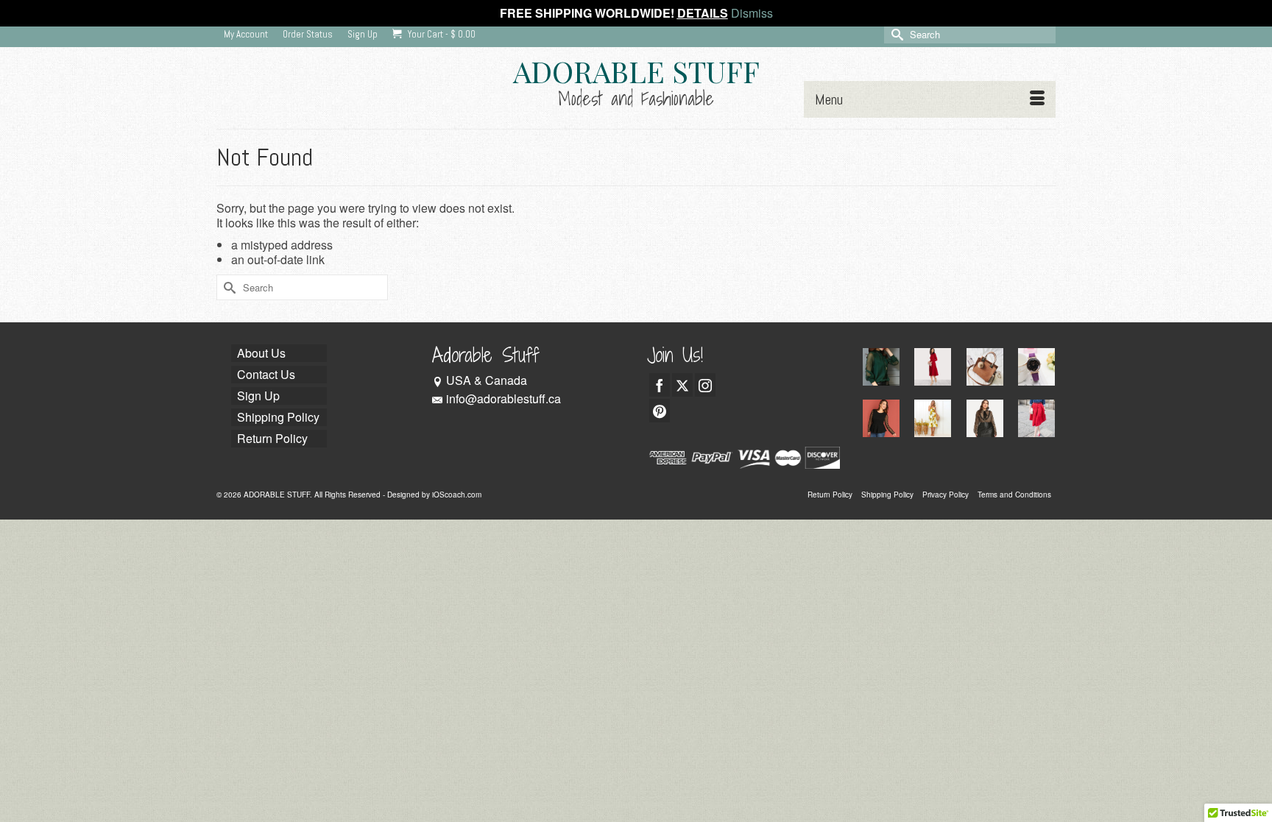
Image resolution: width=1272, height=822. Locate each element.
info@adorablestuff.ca (503, 398)
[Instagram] (705, 385)
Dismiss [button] (752, 12)
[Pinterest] (659, 410)
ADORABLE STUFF (636, 71)
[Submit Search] (895, 34)
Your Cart (441, 34)
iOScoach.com (456, 494)
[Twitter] (682, 385)
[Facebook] (659, 385)
